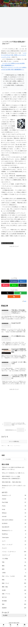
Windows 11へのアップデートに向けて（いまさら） (13, 486)
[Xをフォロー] (7, 292)
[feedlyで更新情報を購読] (20, 292)
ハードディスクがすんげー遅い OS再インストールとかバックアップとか (13, 55)
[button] (22, 285)
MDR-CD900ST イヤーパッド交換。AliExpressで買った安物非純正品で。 (11, 477)
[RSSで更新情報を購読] (14, 296)
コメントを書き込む (14, 441)
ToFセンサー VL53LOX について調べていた (13, 473)
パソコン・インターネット (8, 243)
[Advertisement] (14, 23)
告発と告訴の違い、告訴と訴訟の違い (12, 482)
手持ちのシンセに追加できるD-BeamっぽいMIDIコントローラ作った (13, 468)
